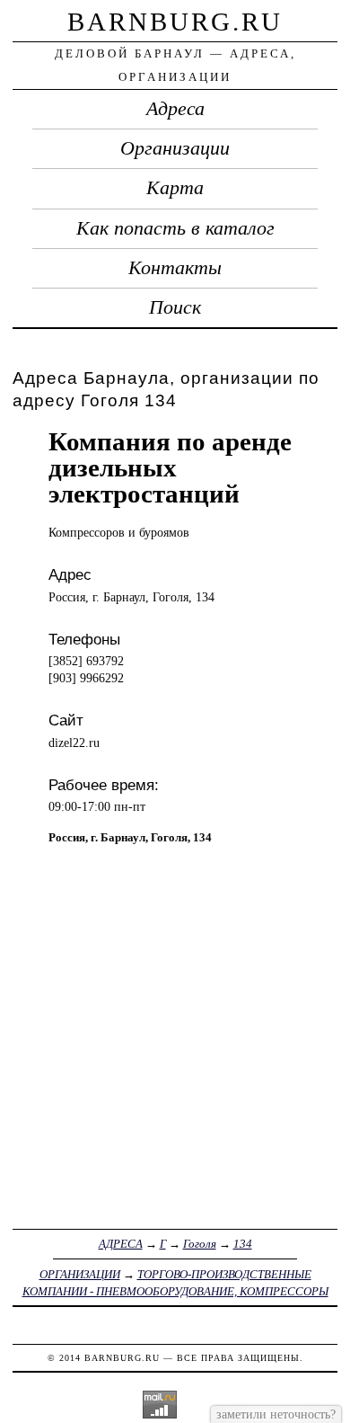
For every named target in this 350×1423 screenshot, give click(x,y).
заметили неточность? (276, 1414)
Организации (175, 148)
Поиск (175, 307)
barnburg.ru (175, 21)
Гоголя (199, 1243)
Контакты (175, 268)
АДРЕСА (121, 1243)
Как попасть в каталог (175, 228)
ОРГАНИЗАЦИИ (79, 1274)
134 (242, 1243)
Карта (175, 188)
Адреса (175, 109)
